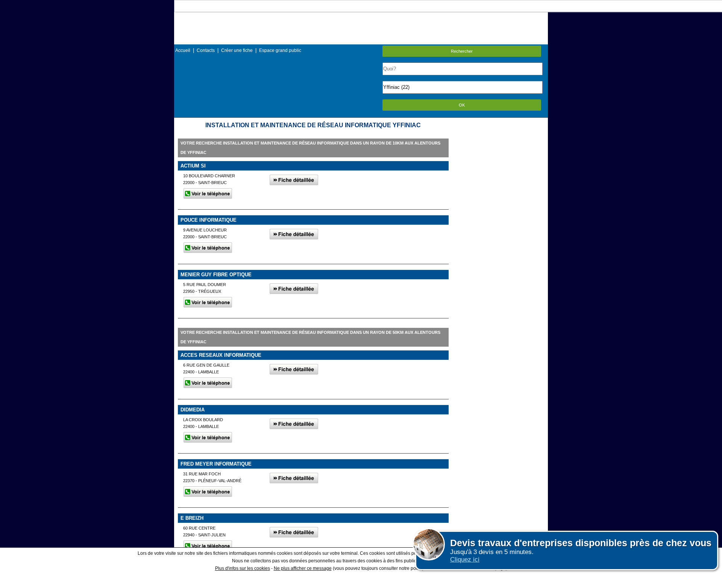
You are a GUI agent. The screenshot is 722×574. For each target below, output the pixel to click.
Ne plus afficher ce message (303, 568)
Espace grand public (280, 50)
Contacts (206, 50)
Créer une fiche (237, 50)
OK (462, 105)
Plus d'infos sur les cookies (242, 568)
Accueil (182, 50)
